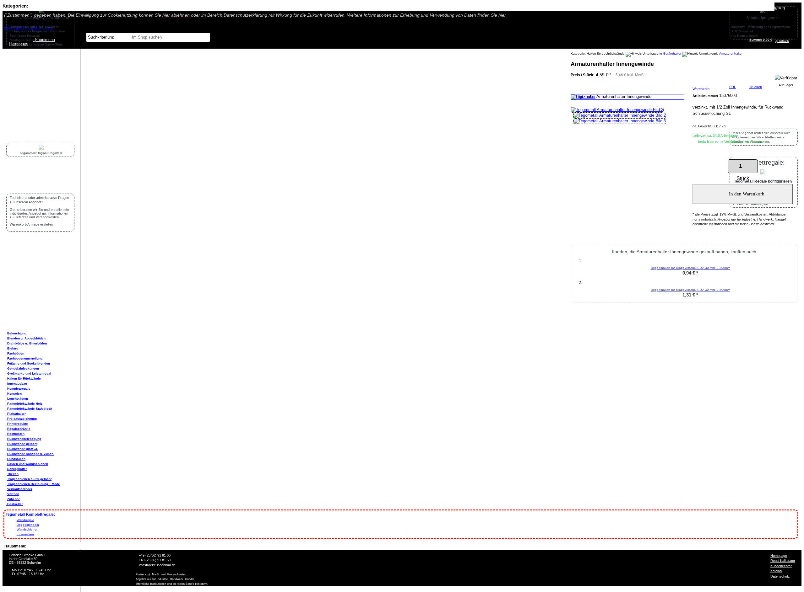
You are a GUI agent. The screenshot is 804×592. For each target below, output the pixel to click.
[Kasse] (790, 41)
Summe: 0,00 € (760, 39)
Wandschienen (27, 529)
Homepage (778, 555)
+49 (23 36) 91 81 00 (155, 555)
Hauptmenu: (14, 546)
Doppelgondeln (28, 524)
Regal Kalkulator (782, 561)
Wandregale (25, 520)
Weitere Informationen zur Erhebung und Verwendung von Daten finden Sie (427, 15)
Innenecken (25, 534)
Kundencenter (781, 566)
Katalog (776, 571)
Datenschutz (780, 576)
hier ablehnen (176, 15)
